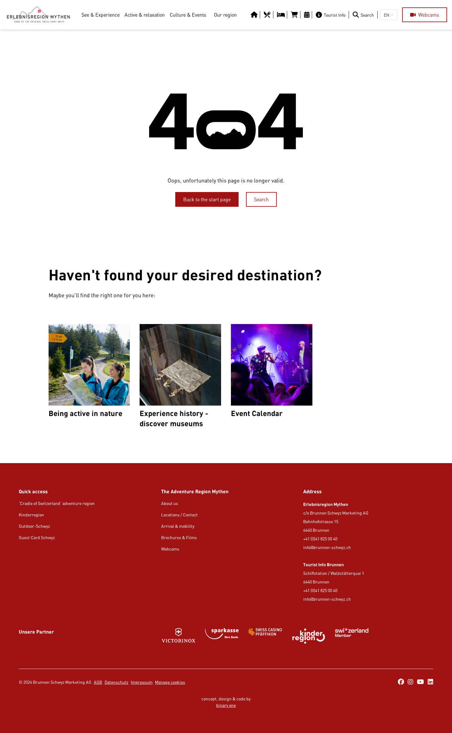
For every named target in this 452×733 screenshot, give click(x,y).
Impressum (142, 682)
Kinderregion (31, 514)
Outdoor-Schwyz (34, 526)
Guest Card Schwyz (37, 537)
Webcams (170, 548)
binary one (226, 705)
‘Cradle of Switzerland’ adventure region (57, 503)
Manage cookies (170, 682)
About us (169, 503)
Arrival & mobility (177, 526)
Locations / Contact (179, 514)
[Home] (38, 15)
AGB (98, 682)
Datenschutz (116, 682)
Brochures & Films (179, 537)
